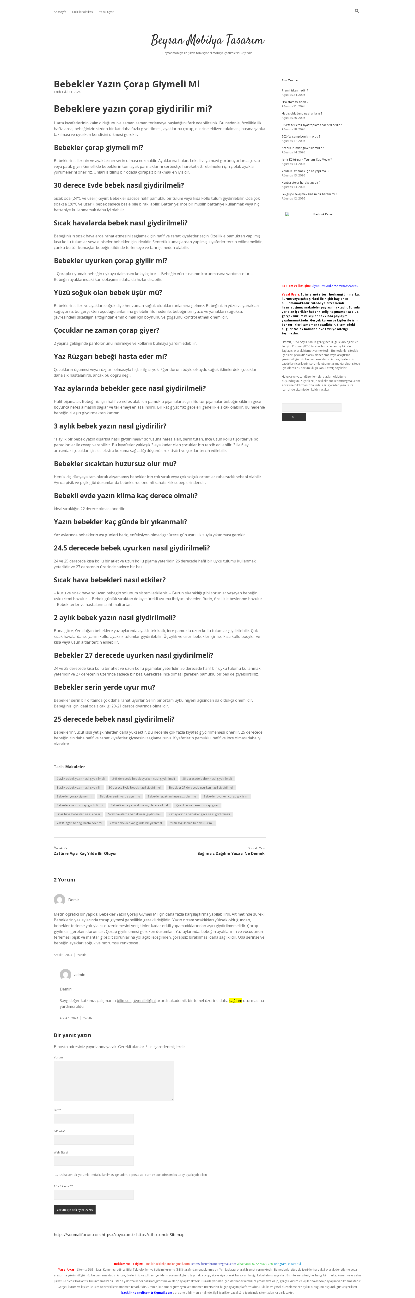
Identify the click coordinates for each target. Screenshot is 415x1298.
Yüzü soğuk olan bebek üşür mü (192, 823)
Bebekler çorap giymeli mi (74, 796)
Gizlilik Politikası (82, 12)
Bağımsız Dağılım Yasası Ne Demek (231, 853)
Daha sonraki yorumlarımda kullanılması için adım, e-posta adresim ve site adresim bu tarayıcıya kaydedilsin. (134, 1175)
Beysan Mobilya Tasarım (207, 40)
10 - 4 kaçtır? (63, 1186)
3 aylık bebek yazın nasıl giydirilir (79, 787)
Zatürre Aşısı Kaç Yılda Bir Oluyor (85, 853)
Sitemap (177, 1234)
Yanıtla (81, 955)
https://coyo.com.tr (118, 1234)
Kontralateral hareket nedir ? (301, 183)
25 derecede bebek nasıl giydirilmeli (207, 779)
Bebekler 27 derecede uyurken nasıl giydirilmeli (201, 787)
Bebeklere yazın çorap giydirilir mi (80, 805)
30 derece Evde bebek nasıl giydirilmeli (135, 787)
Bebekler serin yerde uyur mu (120, 796)
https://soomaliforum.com (77, 1234)
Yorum (58, 1057)
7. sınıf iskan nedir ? (295, 90)
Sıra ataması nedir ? (295, 102)
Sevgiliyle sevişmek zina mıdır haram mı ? (309, 194)
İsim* (57, 1110)
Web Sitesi (61, 1152)
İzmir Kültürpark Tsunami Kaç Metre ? (307, 159)
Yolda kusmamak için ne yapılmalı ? (305, 171)
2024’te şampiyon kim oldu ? (301, 136)
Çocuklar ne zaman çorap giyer (197, 805)
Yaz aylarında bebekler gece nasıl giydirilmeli (199, 814)
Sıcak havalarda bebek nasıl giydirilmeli (134, 814)
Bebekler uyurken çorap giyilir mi (226, 796)
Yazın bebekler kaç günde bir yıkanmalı (136, 823)
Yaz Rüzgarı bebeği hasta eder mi (79, 823)
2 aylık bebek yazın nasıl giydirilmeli (81, 779)
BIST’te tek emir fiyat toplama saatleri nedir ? (312, 125)
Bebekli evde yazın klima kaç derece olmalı (140, 805)
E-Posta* (60, 1131)
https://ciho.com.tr (152, 1234)
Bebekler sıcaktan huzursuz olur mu (172, 796)
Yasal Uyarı (106, 12)
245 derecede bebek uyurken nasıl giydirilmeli (143, 779)
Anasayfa (60, 12)
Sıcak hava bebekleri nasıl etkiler (78, 814)
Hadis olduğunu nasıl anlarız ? (302, 113)
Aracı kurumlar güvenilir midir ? (303, 148)
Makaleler (75, 766)
